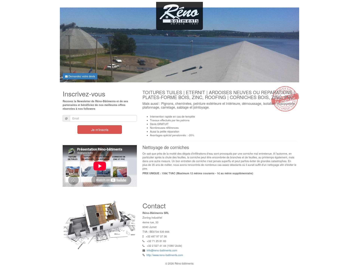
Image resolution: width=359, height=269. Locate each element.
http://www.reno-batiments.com (164, 255)
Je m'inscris (99, 129)
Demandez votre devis (81, 76)
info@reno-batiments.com (162, 250)
